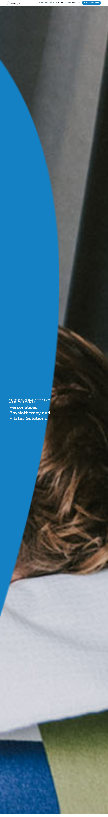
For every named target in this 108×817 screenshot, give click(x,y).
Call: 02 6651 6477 (91, 3)
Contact (76, 3)
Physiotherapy (45, 3)
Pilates (56, 3)
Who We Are (66, 3)
